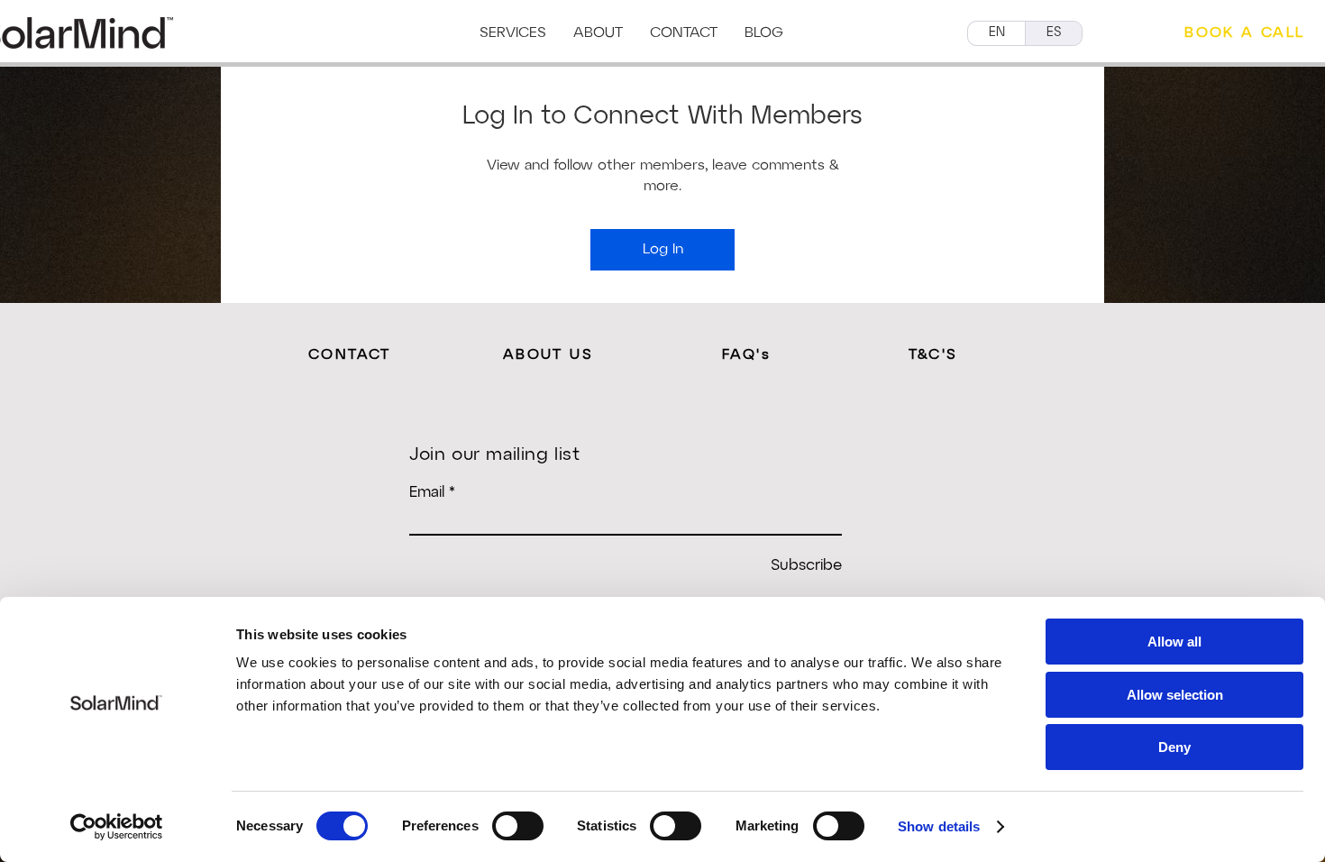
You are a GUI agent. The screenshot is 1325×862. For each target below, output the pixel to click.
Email (426, 492)
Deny (1174, 747)
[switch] (518, 826)
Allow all (1174, 641)
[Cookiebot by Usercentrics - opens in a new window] (117, 826)
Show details (939, 826)
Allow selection (1175, 694)
